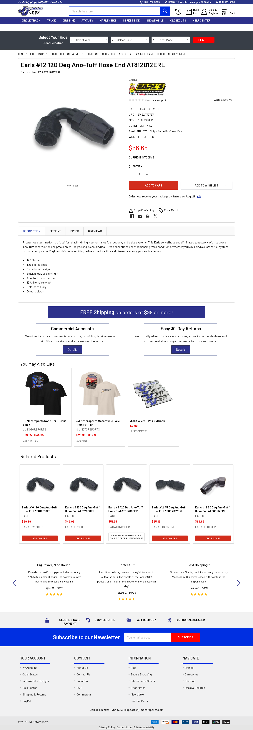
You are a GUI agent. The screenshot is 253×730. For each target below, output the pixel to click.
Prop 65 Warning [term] (144, 210)
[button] (206, 185)
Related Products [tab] (38, 456)
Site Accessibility (144, 727)
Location (82, 681)
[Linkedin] (231, 27)
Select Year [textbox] (83, 40)
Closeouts (178, 20)
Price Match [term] (171, 210)
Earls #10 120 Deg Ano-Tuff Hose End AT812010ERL (39, 509)
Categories (191, 674)
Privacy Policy (107, 727)
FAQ (78, 687)
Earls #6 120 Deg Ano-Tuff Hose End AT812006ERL (82, 509)
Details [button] (72, 349)
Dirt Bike (68, 20)
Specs (74, 231)
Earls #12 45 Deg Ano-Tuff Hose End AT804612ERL (169, 509)
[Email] (140, 216)
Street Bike (131, 20)
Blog (133, 667)
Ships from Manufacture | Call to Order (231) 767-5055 (126, 537)
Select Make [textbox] (124, 40)
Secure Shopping (141, 674)
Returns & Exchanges (35, 681)
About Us (82, 667)
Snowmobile (155, 20)
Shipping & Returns (34, 694)
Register (214, 13)
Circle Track (30, 20)
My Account (29, 667)
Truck (51, 20)
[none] (72, 130)
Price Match (138, 687)
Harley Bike (108, 20)
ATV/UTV (87, 20)
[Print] (147, 216)
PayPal (26, 701)
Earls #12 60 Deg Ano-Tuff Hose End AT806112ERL (212, 509)
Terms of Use (124, 727)
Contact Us (83, 674)
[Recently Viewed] (179, 12)
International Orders (143, 681)
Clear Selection (53, 43)
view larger (72, 185)
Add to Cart (39, 538)
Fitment (55, 231)
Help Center (201, 20)
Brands (189, 667)
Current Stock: (141, 157)
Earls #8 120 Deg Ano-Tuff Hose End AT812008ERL (125, 509)
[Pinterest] (223, 27)
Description (31, 231)
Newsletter (138, 694)
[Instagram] (208, 27)
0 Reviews (95, 231)
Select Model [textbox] (165, 40)
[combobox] (91, 40)
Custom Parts (139, 701)
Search (203, 40)
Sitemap (190, 681)
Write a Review (223, 100)
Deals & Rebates (195, 687)
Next (238, 583)
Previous (14, 583)
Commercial (83, 694)
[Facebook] (200, 27)
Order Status (30, 674)
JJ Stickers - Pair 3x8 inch (147, 421)
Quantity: (136, 166)
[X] (216, 27)
